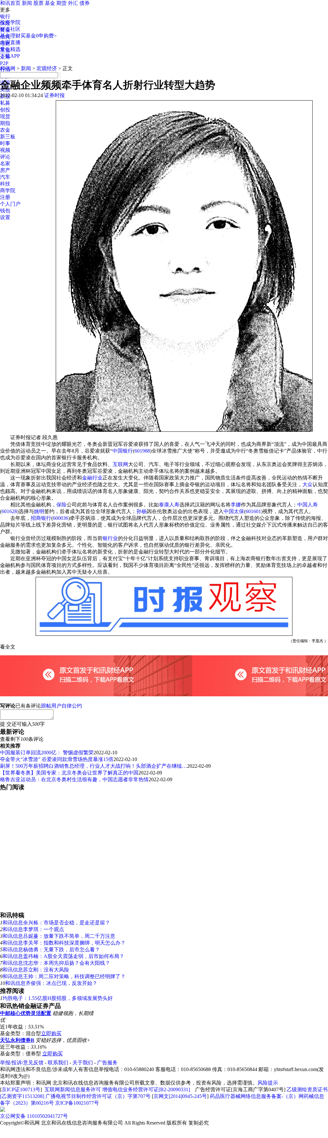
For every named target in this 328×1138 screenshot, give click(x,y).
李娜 (236, 504)
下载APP (10, 56)
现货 (5, 116)
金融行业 (92, 477)
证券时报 (54, 95)
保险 (61, 504)
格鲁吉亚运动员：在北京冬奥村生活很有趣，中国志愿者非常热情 (74, 779)
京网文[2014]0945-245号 (180, 1096)
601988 (142, 451)
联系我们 (58, 1062)
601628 (9, 511)
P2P (4, 63)
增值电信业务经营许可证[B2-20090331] (146, 1089)
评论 (5, 157)
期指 (5, 123)
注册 (5, 197)
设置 (5, 217)
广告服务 (107, 1062)
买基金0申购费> (38, 35)
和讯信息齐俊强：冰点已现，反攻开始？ (51, 983)
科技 (5, 183)
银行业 (110, 538)
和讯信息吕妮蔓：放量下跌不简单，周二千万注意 (59, 936)
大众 (307, 484)
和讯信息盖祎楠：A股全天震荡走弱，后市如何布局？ (63, 956)
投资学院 (10, 22)
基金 (50, 3)
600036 (60, 518)
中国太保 (234, 511)
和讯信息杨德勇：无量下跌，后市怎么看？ (51, 949)
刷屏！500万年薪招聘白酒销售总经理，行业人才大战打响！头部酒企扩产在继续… (93, 766)
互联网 (120, 464)
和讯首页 (10, 3)
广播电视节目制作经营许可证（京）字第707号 (98, 1096)
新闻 (27, 3)
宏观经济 (47, 68)
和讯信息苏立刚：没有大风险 (36, 969)
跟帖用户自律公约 (61, 705)
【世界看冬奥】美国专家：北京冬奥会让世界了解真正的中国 (69, 772)
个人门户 (10, 204)
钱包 (5, 210)
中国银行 (122, 451)
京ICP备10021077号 (77, 1103)
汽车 (5, 177)
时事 (5, 143)
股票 (38, 3)
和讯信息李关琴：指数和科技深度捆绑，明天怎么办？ (64, 943)
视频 (5, 150)
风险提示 (268, 1082)
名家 (5, 163)
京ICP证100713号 (21, 1089)
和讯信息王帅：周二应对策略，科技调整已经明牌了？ (64, 976)
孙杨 (141, 511)
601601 (253, 511)
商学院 (7, 190)
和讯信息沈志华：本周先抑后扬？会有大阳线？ (56, 963)
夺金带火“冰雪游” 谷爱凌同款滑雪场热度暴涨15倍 (56, 759)
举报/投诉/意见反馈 (22, 1062)
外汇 (73, 3)
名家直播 (10, 42)
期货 (61, 3)
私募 (5, 103)
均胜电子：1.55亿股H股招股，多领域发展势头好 (58, 998)
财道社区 (10, 29)
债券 (84, 3)
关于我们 (82, 1062)
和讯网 (7, 68)
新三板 (7, 136)
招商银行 (41, 518)
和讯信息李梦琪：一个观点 (33, 929)
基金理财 (10, 35)
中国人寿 (307, 504)
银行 (5, 16)
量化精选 (10, 49)
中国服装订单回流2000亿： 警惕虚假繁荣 (47, 752)
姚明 (39, 511)
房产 (5, 170)
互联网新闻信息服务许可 (73, 1089)
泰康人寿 (169, 504)
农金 (5, 130)
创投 (5, 109)
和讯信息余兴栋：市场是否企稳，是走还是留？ (56, 922)
